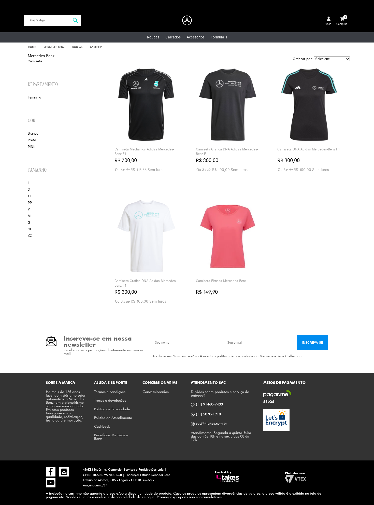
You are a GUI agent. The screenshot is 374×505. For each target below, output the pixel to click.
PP (30, 203)
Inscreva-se (312, 342)
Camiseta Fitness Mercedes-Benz (221, 281)
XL (30, 196)
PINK (31, 147)
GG (30, 229)
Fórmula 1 (219, 37)
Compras (341, 21)
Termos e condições (109, 391)
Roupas (153, 37)
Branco (33, 133)
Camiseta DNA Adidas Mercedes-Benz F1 (308, 149)
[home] (187, 20)
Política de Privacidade (112, 408)
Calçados (173, 37)
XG (30, 236)
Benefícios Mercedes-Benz (111, 436)
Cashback (102, 426)
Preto (32, 140)
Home (32, 47)
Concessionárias (155, 391)
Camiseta (96, 47)
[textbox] (52, 20)
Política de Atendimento (113, 417)
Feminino (34, 97)
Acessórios (196, 37)
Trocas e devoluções (110, 400)
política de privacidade (235, 356)
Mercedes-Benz (54, 47)
